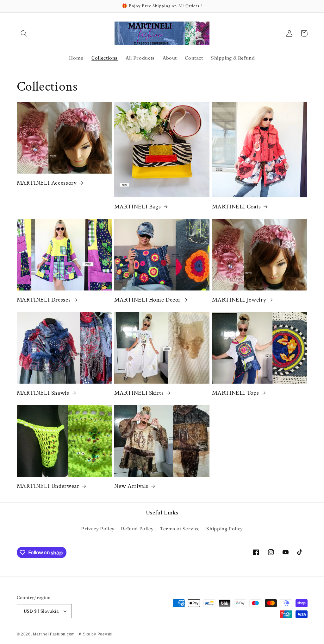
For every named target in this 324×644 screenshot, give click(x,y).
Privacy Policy (98, 529)
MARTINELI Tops (235, 393)
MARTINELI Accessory (47, 183)
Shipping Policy (224, 529)
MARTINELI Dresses (44, 300)
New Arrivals (131, 486)
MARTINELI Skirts (139, 393)
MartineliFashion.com (54, 634)
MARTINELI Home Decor (147, 300)
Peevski (105, 634)
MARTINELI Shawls (43, 393)
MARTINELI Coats (236, 207)
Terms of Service (180, 529)
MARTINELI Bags (137, 207)
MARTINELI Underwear (48, 486)
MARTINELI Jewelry (239, 300)
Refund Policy (137, 529)
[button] (24, 33)
